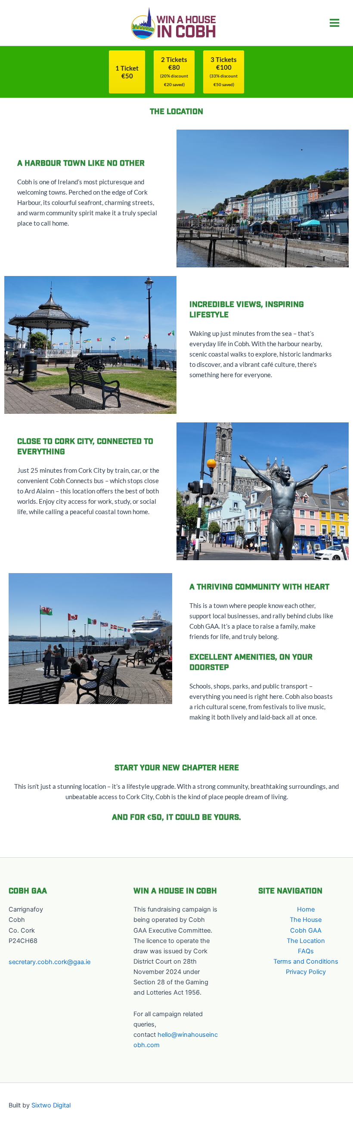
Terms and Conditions (305, 961)
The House (306, 920)
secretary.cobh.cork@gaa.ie (49, 962)
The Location (306, 941)
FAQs (306, 951)
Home (306, 909)
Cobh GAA (306, 930)
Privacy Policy (306, 972)
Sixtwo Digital (51, 1105)
